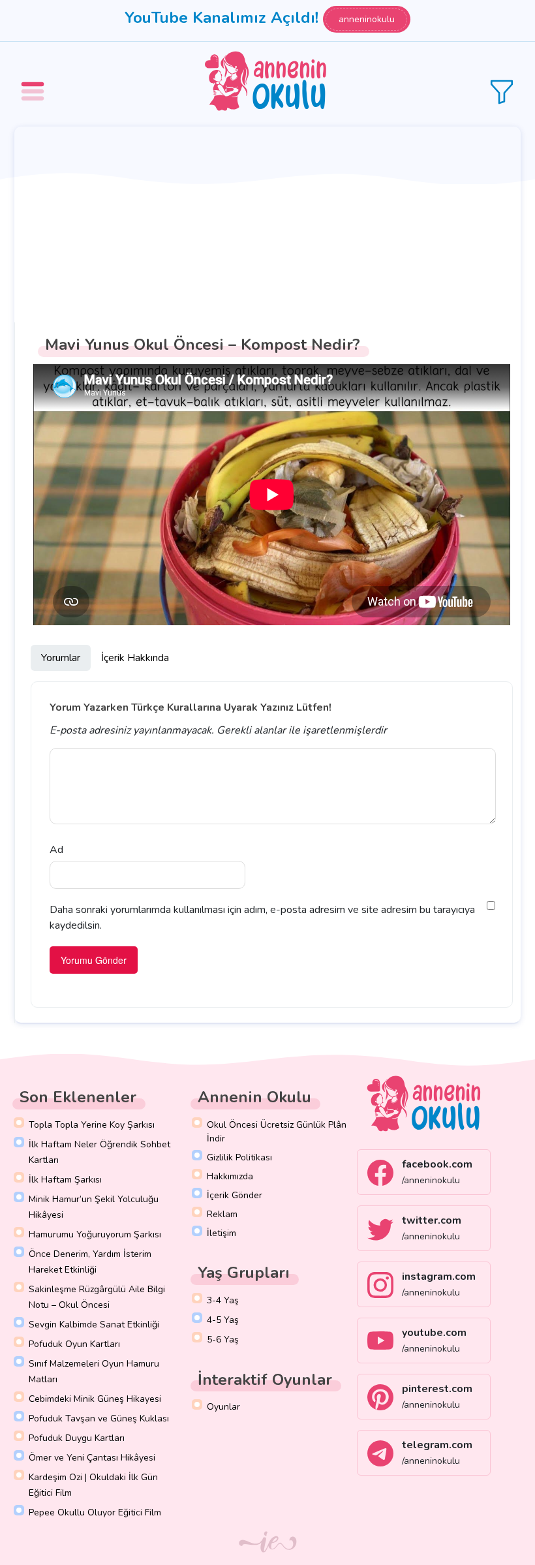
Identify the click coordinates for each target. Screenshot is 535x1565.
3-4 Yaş (223, 1300)
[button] (35, 82)
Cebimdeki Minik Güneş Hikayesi (95, 1399)
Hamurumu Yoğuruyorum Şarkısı (95, 1234)
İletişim (221, 1233)
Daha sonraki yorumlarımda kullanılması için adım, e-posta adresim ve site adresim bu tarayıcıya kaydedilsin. (262, 918)
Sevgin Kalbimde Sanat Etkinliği (94, 1324)
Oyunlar (223, 1407)
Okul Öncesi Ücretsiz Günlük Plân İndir (276, 1132)
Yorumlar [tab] (60, 658)
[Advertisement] (267, 224)
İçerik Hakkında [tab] (135, 658)
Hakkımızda (230, 1176)
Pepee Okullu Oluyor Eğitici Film (95, 1512)
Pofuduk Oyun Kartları (74, 1344)
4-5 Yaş (223, 1320)
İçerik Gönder (234, 1195)
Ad (56, 850)
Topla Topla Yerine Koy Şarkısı (92, 1125)
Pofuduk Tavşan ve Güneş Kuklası (99, 1418)
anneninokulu (367, 19)
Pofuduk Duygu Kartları (77, 1438)
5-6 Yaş (223, 1339)
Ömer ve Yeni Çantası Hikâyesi (92, 1457)
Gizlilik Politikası (239, 1157)
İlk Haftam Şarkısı (65, 1179)
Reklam (222, 1214)
